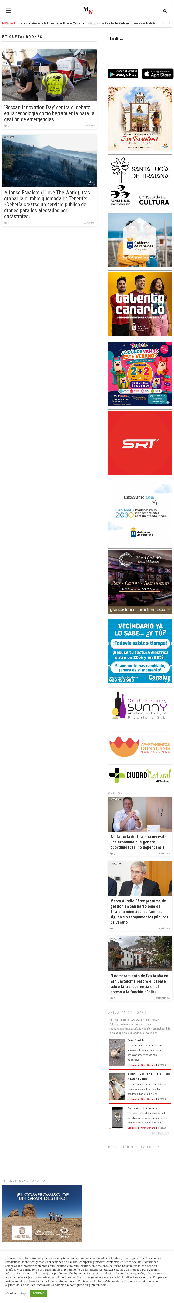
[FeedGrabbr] (140, 1133)
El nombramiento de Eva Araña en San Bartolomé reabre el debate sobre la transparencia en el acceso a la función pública (139, 984)
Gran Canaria (162, 998)
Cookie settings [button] (16, 1293)
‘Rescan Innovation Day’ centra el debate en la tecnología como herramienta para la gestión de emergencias (49, 113)
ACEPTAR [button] (38, 1293)
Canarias (89, 126)
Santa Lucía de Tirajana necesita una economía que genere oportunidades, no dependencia (138, 842)
